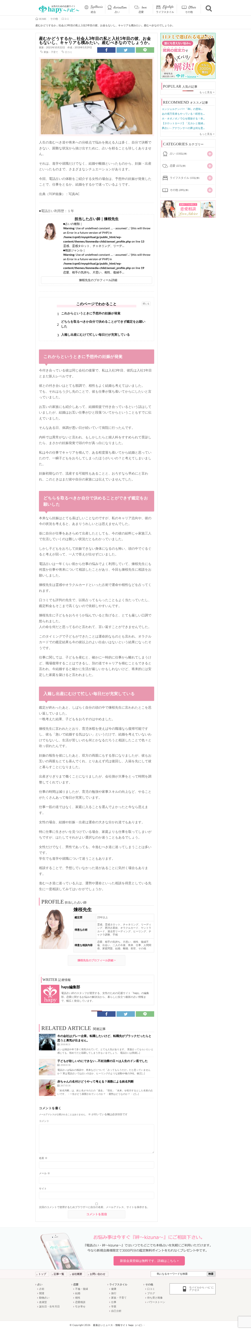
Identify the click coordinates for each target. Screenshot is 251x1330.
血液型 (43, 1302)
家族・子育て (51, 52)
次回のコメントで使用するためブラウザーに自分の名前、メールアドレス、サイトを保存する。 (94, 1207)
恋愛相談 (80, 1302)
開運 (41, 1293)
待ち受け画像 (155, 1298)
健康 (113, 1289)
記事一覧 (59, 1274)
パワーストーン (156, 1302)
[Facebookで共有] (106, 50)
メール (44, 1173)
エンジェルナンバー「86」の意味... (182, 109)
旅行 (113, 1293)
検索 (211, 1274)
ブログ (151, 1293)
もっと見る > (206, 92)
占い (117, 12)
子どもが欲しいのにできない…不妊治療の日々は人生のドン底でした (102, 1061)
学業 (113, 1306)
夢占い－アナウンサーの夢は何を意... (183, 128)
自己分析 (116, 1311)
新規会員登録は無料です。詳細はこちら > (149, 1260)
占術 (41, 1289)
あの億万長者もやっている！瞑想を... (183, 114)
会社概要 (77, 1274)
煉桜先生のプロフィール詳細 (98, 280)
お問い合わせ (97, 1274)
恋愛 (141, 12)
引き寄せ (80, 1306)
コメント (44, 1121)
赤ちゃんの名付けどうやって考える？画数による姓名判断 (95, 1081)
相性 (77, 1298)
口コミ (68, 52)
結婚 (77, 1293)
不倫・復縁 (81, 1289)
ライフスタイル (165, 12)
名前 (43, 1158)
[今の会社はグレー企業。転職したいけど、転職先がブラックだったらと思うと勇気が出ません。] (47, 1042)
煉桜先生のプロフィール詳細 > (97, 960)
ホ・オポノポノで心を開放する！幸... (183, 118)
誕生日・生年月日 (49, 1306)
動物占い (44, 1298)
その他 (189, 12)
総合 (93, 12)
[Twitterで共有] (125, 50)
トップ (42, 1274)
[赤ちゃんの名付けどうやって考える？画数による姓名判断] (47, 1087)
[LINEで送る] (145, 50)
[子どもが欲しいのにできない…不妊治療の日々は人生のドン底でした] (47, 1067)
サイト (43, 1188)
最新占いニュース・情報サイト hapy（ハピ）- (119, 1325)
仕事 (113, 1302)
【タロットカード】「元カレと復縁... (183, 123)
